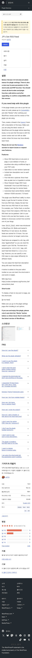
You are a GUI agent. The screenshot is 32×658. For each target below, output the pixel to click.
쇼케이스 (20, 583)
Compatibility (25, 110)
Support (23, 122)
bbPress (5, 620)
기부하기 (20, 605)
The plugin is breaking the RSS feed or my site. (10, 442)
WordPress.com (8, 614)
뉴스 (3, 586)
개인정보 (4, 593)
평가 (5, 56)
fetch (28, 507)
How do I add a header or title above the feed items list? (12, 415)
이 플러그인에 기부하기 (9, 572)
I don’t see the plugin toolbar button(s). (8, 429)
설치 (5, 60)
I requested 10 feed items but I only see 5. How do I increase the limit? (10, 384)
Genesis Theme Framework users (13, 392)
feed (24, 507)
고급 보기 (5, 516)
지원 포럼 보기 (6, 559)
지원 (5, 69)
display (20, 507)
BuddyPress (6, 623)
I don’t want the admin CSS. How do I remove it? (10, 422)
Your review (5, 546)
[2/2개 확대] (28, 329)
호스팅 (4, 590)
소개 (3, 583)
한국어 (8, 631)
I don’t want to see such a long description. (9, 436)
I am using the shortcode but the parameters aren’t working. (12, 456)
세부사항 (6, 51)
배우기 (4, 598)
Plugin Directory (6, 8)
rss (25, 510)
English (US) (26, 503)
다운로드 (5, 44)
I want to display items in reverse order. (9, 449)
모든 (28, 546)
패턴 (18, 593)
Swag (19, 608)
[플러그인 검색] (20, 14)
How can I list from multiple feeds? (13, 397)
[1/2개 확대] (13, 329)
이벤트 (19, 602)
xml (29, 510)
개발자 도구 (5, 605)
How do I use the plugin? (10, 350)
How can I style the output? (11, 410)
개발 (5, 65)
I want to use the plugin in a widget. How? (9, 362)
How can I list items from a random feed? (9, 403)
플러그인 (20, 590)
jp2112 (9, 39)
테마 (18, 586)
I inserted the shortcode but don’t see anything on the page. (12, 377)
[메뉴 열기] (29, 2)
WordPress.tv (7, 608)
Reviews (20, 145)
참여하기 (20, 598)
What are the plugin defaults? (11, 356)
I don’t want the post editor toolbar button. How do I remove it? (9, 369)
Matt (4, 617)
